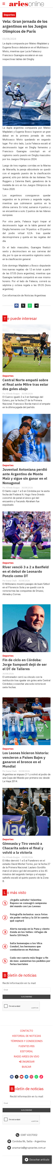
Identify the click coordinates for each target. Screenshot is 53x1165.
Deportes (9, 14)
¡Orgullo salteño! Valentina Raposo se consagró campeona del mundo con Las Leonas (28, 903)
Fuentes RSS (27, 1046)
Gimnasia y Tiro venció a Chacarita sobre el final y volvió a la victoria (22, 848)
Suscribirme (26, 997)
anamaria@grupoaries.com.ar (29, 1147)
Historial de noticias (26, 1036)
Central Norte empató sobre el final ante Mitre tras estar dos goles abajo (25, 384)
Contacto (26, 1030)
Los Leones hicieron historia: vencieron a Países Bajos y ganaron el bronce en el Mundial (25, 760)
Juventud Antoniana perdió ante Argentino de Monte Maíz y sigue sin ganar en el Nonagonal (24, 476)
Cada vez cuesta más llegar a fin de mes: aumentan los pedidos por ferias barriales (30, 961)
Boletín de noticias (20, 975)
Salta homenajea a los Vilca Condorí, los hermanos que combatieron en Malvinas (26, 946)
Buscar (26, 1066)
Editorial (26, 1051)
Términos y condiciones (27, 1041)
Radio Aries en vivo (26, 1056)
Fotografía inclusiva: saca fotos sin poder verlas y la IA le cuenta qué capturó (29, 917)
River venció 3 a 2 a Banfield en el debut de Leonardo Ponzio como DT (25, 571)
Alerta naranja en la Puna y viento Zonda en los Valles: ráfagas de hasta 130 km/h (30, 932)
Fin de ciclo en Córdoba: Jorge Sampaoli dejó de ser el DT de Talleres (24, 664)
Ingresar (28, 1061)
